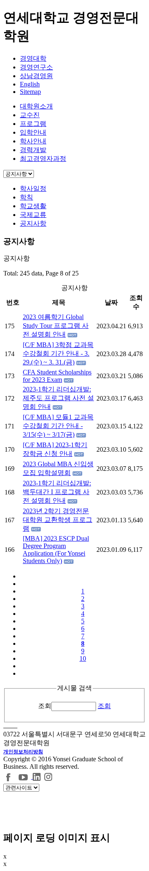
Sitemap (30, 91)
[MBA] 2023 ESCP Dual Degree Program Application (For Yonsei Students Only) (56, 549)
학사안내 (33, 141)
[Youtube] (24, 776)
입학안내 (33, 132)
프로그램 (33, 123)
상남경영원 (36, 75)
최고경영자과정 (43, 158)
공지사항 (33, 223)
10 (82, 658)
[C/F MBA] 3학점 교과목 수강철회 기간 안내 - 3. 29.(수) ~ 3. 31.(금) (58, 353)
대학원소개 (36, 106)
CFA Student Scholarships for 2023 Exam (57, 376)
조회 (44, 705)
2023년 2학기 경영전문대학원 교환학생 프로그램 (57, 519)
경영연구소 (36, 67)
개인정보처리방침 (23, 752)
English (30, 84)
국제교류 (33, 214)
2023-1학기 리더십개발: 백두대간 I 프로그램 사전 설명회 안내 (57, 492)
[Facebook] (8, 776)
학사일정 (33, 188)
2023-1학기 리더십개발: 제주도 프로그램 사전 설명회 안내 (58, 398)
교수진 (30, 114)
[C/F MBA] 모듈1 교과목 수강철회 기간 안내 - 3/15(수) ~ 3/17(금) (58, 425)
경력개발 (33, 149)
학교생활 (33, 205)
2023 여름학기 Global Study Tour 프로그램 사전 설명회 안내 (56, 325)
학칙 (26, 197)
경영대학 (33, 58)
